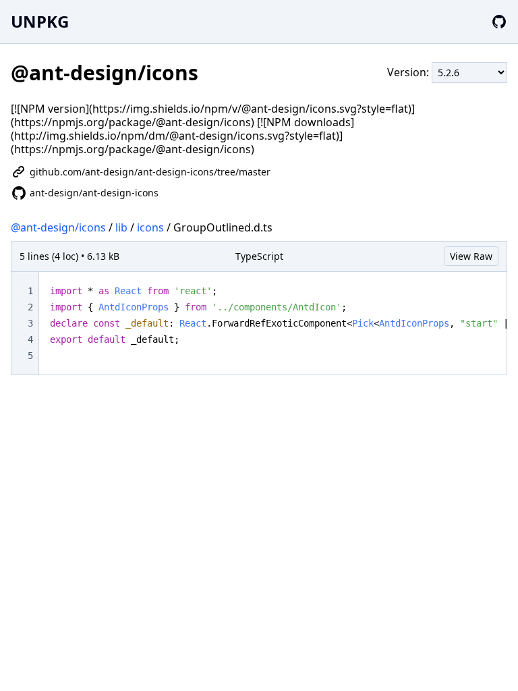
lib (121, 227)
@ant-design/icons (58, 227)
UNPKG (40, 21)
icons (150, 227)
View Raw (471, 256)
